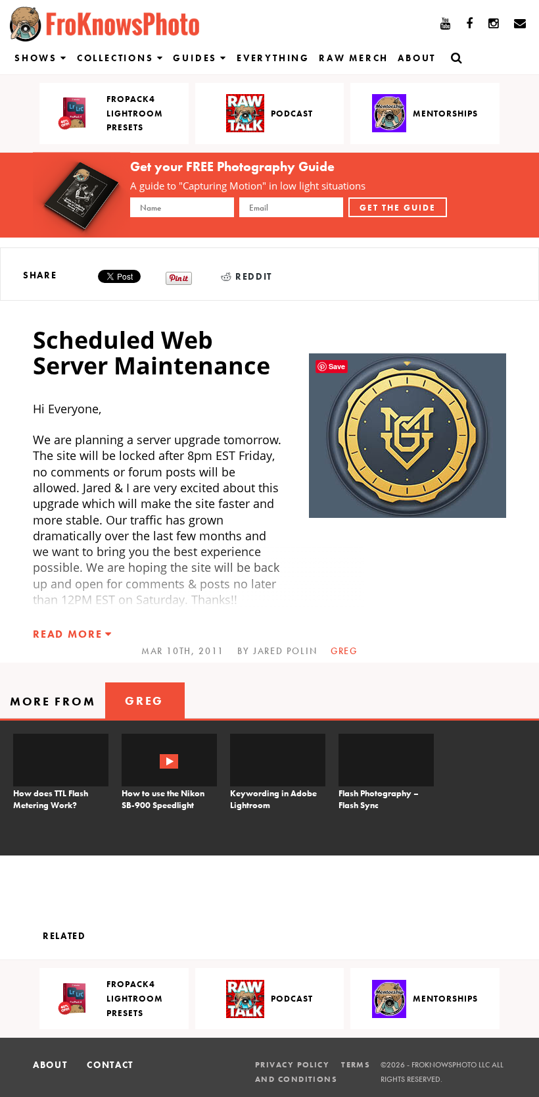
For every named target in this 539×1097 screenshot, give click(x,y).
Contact (110, 1065)
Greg (344, 651)
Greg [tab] (144, 700)
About (417, 58)
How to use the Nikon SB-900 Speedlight (163, 799)
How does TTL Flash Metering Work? (50, 799)
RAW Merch (353, 58)
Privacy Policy (292, 1064)
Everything (273, 58)
